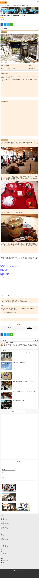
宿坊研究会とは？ (5, 560)
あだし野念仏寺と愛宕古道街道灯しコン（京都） (14, 300)
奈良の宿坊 (6, 266)
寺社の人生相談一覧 (4, 527)
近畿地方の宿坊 (3, 265)
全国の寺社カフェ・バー (5, 277)
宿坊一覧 (2, 518)
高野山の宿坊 (11, 266)
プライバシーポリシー (5, 564)
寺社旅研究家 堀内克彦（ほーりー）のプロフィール (11, 319)
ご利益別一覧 (3, 538)
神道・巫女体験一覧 (4, 526)
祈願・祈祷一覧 (3, 553)
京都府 (5, 5)
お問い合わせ (4, 562)
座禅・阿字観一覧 (4, 519)
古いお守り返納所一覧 (4, 539)
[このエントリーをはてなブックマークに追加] (5, 24)
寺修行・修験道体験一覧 (5, 523)
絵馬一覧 (2, 535)
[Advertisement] (19, 89)
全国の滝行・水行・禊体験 (5, 273)
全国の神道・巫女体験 (4, 274)
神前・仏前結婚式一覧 (4, 546)
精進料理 (3, 19)
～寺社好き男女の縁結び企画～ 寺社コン (9, 312)
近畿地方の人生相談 (4, 275)
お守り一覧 (3, 533)
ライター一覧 (36, 340)
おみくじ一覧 (3, 534)
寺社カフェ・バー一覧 (4, 528)
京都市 (8, 5)
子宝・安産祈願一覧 (4, 545)
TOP (2, 5)
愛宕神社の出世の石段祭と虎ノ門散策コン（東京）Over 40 (17, 301)
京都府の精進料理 (4, 270)
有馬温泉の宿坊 (15, 266)
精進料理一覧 (3, 522)
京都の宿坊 (3, 266)
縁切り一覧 (3, 549)
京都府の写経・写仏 (4, 269)
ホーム (3, 558)
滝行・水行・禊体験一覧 (5, 524)
